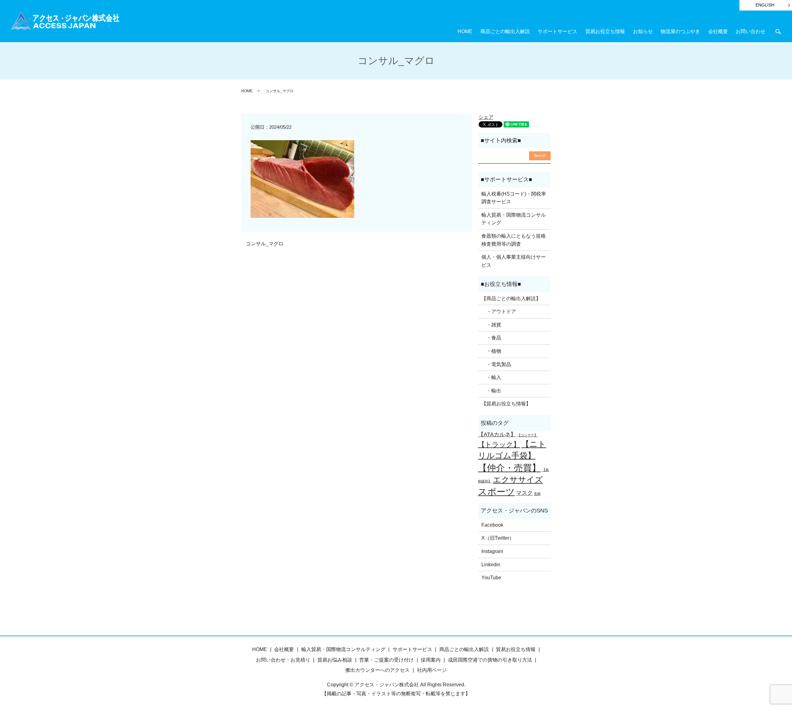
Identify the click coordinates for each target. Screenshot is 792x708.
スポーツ (496, 491)
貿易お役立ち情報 (605, 31)
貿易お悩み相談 (334, 660)
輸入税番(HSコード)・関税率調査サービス (513, 198)
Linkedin (490, 564)
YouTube (491, 577)
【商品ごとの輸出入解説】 (511, 298)
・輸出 (491, 390)
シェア (486, 117)
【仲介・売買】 (509, 468)
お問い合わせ (750, 31)
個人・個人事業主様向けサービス (513, 261)
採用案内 (431, 660)
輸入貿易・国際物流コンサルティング (513, 219)
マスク (524, 493)
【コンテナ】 (527, 435)
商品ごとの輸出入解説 (505, 31)
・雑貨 (491, 324)
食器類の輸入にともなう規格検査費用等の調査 (513, 240)
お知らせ (643, 31)
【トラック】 (499, 444)
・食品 (491, 337)
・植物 (491, 351)
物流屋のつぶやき (680, 31)
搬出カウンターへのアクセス (377, 670)
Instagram (492, 551)
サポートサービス (557, 31)
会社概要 (718, 31)
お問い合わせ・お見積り (283, 660)
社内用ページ (432, 670)
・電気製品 (496, 364)
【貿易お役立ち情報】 (506, 403)
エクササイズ (518, 479)
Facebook (492, 525)
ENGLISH (764, 4)
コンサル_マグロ (264, 243)
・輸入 (491, 377)
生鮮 (537, 493)
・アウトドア (498, 311)
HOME (465, 31)
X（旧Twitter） (497, 538)
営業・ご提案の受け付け (386, 660)
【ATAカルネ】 (497, 434)
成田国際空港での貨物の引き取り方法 (490, 660)
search (778, 31)
